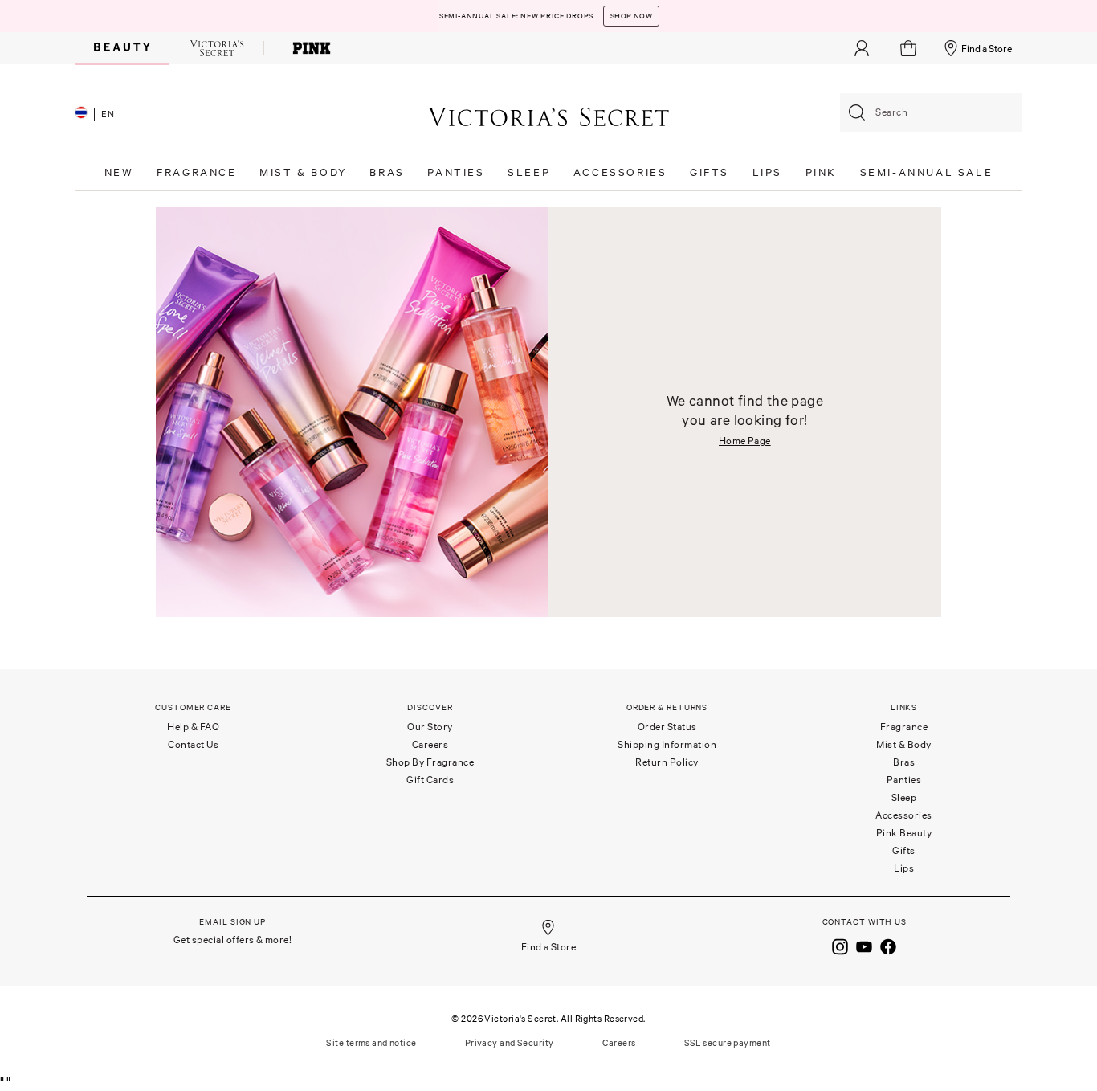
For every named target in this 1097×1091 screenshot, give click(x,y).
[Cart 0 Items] (910, 48)
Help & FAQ (193, 727)
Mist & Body (904, 744)
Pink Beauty (904, 833)
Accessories (903, 815)
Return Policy (667, 762)
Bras (904, 762)
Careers (430, 744)
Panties (904, 780)
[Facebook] (888, 945)
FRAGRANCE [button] (196, 172)
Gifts (904, 850)
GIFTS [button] (709, 172)
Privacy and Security (509, 1042)
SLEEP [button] (529, 172)
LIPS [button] (767, 172)
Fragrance (904, 727)
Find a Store (986, 49)
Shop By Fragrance (430, 762)
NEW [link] (119, 172)
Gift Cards (430, 780)
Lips (904, 868)
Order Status (667, 727)
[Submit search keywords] (857, 112)
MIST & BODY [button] (303, 172)
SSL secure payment (727, 1042)
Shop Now (631, 11)
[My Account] (862, 48)
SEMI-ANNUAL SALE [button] (926, 172)
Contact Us (193, 744)
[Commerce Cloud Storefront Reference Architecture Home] (548, 116)
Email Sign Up (232, 922)
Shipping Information (667, 744)
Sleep (904, 797)
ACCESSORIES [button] (620, 172)
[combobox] (931, 112)
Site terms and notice (371, 1042)
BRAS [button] (386, 172)
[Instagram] (840, 945)
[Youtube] (864, 945)
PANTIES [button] (455, 172)
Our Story (430, 727)
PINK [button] (821, 172)
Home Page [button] (745, 441)
